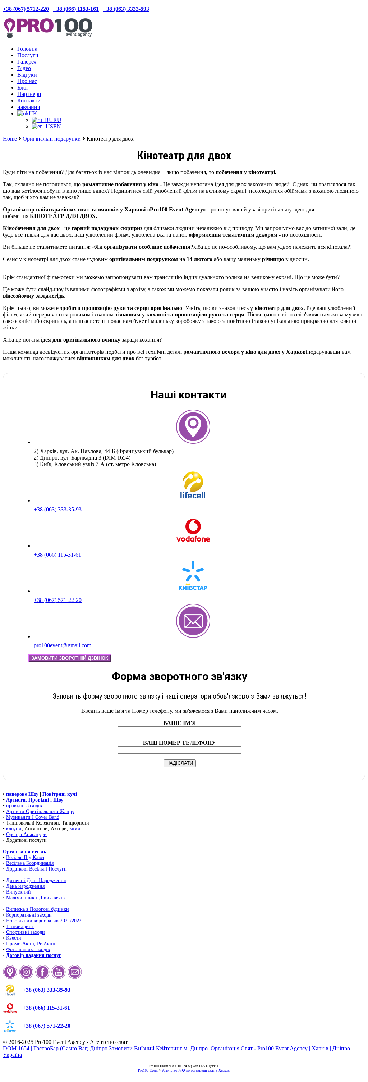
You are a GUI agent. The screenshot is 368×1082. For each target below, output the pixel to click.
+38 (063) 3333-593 (126, 9)
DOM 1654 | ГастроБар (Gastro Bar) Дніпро (55, 1048)
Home (10, 139)
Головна (27, 49)
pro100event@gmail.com (62, 645)
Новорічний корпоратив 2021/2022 (44, 920)
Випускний (18, 892)
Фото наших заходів (28, 949)
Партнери (29, 94)
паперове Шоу (22, 794)
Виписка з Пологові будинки (37, 909)
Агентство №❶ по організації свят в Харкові (196, 1070)
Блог (23, 88)
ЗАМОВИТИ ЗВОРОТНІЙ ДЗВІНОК (69, 658)
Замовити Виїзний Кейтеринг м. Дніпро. (159, 1048)
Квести (13, 938)
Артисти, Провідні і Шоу (34, 800)
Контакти (29, 100)
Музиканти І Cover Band (32, 817)
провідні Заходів (24, 805)
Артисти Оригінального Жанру (40, 811)
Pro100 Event (148, 1070)
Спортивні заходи (25, 932)
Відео (24, 68)
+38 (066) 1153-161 (76, 9)
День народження (25, 886)
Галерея (26, 62)
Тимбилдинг (20, 926)
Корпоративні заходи (29, 915)
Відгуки (27, 75)
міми (75, 828)
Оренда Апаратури (26, 834)
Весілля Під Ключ (25, 857)
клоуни (14, 828)
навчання (28, 107)
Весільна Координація (30, 863)
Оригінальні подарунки (52, 139)
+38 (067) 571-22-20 (58, 600)
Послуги (27, 55)
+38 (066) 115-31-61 (57, 555)
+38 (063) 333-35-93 (58, 509)
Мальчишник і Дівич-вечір (35, 897)
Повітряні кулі (59, 794)
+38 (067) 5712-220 (26, 9)
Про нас (27, 81)
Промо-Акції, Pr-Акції (30, 943)
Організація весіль (24, 851)
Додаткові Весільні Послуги (36, 869)
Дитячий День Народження (36, 880)
